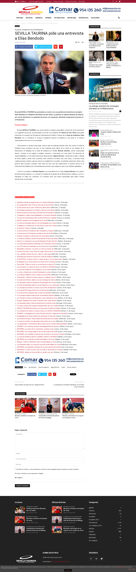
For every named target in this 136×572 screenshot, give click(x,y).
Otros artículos (20, 394)
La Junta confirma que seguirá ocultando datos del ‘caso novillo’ (37, 306)
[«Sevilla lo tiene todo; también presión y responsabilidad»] (113, 36)
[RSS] (116, 1)
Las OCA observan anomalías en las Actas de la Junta (34, 246)
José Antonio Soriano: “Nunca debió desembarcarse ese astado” (38, 318)
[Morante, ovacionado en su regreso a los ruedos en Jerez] (73, 405)
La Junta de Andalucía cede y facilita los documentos (34, 275)
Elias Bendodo (32, 367)
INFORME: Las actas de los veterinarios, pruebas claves (35, 329)
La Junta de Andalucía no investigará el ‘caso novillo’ (34, 269)
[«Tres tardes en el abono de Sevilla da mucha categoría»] (96, 36)
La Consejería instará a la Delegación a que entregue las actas (37, 298)
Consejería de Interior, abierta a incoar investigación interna (36, 280)
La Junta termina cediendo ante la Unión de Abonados (34, 293)
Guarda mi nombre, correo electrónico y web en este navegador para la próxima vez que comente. (48, 469)
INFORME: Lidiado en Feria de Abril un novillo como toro (35, 352)
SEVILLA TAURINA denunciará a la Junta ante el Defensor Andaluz (38, 308)
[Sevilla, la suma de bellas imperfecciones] (94, 143)
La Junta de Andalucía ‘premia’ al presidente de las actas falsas (37, 238)
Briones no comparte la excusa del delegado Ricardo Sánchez (37, 241)
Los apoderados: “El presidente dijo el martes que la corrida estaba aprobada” (42, 324)
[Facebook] (113, 1)
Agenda (91, 508)
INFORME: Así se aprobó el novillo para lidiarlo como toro (35, 339)
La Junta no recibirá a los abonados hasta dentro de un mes (36, 321)
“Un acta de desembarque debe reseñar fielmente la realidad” (37, 218)
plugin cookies (131, 569)
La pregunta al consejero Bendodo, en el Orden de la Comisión (69, 386)
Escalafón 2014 (94, 520)
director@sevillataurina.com (60, 561)
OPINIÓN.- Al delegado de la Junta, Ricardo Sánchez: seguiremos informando (42, 313)
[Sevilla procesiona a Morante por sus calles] (20, 509)
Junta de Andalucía (44, 367)
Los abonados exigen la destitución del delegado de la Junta (36, 282)
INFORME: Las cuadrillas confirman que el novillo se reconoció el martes (41, 334)
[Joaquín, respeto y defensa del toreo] (94, 133)
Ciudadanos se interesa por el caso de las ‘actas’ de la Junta (36, 225)
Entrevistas (83, 18)
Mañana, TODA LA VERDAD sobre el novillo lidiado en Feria (36, 342)
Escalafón (95, 18)
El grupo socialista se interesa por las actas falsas (33, 236)
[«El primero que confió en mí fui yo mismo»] (96, 56)
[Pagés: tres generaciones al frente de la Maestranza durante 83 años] (94, 153)
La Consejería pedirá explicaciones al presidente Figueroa (35, 295)
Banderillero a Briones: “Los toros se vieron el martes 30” (35, 249)
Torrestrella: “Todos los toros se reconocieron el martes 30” (36, 264)
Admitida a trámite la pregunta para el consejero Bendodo (35, 202)
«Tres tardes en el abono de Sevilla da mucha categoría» (96, 45)
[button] (118, 17)
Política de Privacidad (71, 1)
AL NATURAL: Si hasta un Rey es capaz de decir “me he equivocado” (39, 259)
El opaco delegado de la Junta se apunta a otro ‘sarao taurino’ (37, 300)
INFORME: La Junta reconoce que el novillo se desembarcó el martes (40, 349)
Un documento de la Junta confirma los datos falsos (34, 207)
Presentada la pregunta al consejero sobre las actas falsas (36, 210)
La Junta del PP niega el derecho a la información (33, 290)
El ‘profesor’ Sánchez (24, 228)
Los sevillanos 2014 (95, 525)
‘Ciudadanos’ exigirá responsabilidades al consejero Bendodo (36, 215)
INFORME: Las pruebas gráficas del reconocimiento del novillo (37, 331)
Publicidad (92, 534)
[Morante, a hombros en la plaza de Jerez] (26, 405)
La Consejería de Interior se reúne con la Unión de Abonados (36, 287)
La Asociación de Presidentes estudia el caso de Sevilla (35, 233)
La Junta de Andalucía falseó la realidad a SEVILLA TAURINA (37, 337)
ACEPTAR (68, 570)
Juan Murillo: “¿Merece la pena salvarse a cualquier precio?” (36, 277)
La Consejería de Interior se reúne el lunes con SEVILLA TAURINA (38, 311)
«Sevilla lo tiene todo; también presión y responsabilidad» (112, 45)
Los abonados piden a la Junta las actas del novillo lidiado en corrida (39, 344)
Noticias (29, 18)
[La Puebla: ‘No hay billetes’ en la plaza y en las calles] (94, 166)
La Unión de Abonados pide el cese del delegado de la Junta (36, 223)
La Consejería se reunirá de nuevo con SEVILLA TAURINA (36, 267)
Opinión (48, 18)
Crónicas (38, 18)
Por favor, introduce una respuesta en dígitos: (29, 473)
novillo (63, 367)
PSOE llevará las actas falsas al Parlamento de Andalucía (35, 212)
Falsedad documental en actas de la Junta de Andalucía (35, 256)
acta (25, 367)
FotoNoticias (59, 18)
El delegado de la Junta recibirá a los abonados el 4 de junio (36, 316)
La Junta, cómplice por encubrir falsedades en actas (34, 272)
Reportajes (71, 18)
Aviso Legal (81, 1)
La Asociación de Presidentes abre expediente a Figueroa (35, 231)
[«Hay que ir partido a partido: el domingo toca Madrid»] (113, 56)
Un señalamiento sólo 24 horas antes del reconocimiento (35, 205)
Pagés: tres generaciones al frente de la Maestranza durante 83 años (109, 155)
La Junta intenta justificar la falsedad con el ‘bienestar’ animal (36, 244)
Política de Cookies (58, 1)
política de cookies (121, 567)
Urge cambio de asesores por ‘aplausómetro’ (29, 385)
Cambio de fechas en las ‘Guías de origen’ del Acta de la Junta (37, 251)
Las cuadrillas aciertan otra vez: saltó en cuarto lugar (34, 254)
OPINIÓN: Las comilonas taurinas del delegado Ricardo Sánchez (38, 326)
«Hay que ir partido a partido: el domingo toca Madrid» (113, 65)
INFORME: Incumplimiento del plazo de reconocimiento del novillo (38, 347)
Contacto (49, 1)
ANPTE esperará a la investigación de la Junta (32, 220)
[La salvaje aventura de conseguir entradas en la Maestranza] (105, 90)
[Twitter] (119, 1)
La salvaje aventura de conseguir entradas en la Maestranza (104, 107)
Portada (19, 18)
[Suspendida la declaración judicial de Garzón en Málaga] (49, 405)
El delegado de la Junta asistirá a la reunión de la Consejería (36, 262)
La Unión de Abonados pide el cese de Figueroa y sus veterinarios (38, 285)
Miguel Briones (55, 367)
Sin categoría (93, 540)
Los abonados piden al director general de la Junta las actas (36, 303)
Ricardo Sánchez (71, 367)
